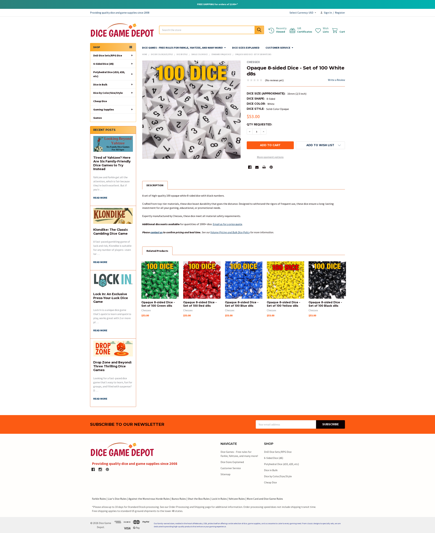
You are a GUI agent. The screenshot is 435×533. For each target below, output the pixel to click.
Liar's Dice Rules (117, 498)
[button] (320, 145)
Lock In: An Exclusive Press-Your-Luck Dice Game (110, 298)
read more (100, 197)
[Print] (264, 167)
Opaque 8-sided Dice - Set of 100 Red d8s (200, 304)
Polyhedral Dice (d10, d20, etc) (109, 74)
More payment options (270, 157)
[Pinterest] (271, 167)
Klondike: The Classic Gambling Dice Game (110, 231)
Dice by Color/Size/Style (108, 92)
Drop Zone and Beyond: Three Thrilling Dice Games (112, 366)
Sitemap (225, 474)
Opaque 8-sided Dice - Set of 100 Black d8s (325, 304)
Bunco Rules (179, 498)
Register (340, 12)
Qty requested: (259, 124)
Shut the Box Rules (199, 498)
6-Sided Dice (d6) (103, 63)
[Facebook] (250, 167)
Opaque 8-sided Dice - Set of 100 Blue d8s (241, 304)
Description (154, 185)
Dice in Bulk (100, 84)
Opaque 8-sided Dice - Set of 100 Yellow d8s (283, 304)
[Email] (257, 167)
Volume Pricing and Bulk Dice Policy (230, 232)
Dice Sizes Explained (245, 47)
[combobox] (211, 30)
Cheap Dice (100, 101)
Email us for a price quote (227, 224)
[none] (191, 109)
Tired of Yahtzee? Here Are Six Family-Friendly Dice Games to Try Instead (112, 163)
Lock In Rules (219, 498)
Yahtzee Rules (237, 498)
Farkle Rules (99, 498)
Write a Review (336, 80)
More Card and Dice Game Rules (265, 498)
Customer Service (278, 47)
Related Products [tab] (157, 250)
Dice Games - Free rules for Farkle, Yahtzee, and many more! (182, 47)
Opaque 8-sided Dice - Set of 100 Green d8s (158, 304)
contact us (156, 232)
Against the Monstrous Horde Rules (149, 498)
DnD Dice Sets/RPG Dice (107, 55)
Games (97, 117)
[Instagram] (100, 469)
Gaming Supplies (103, 109)
